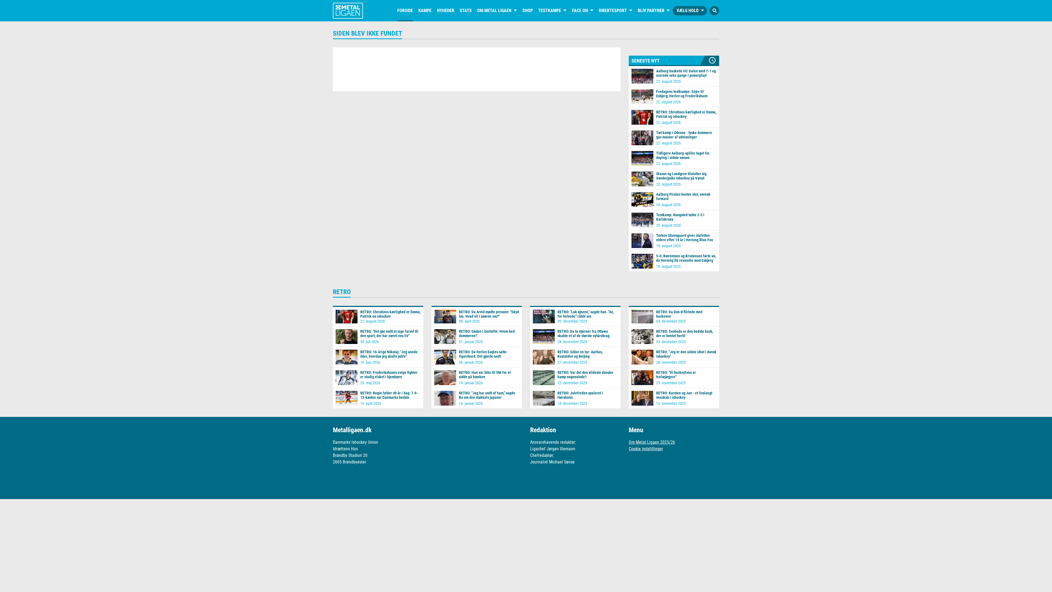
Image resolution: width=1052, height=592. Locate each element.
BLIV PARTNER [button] (651, 10)
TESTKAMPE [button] (549, 10)
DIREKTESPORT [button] (613, 10)
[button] (714, 10)
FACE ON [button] (580, 10)
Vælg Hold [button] (688, 10)
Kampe (424, 10)
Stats (466, 10)
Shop (527, 10)
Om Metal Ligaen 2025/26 (652, 442)
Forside (405, 10)
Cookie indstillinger (646, 448)
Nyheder (445, 10)
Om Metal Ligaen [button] (494, 10)
